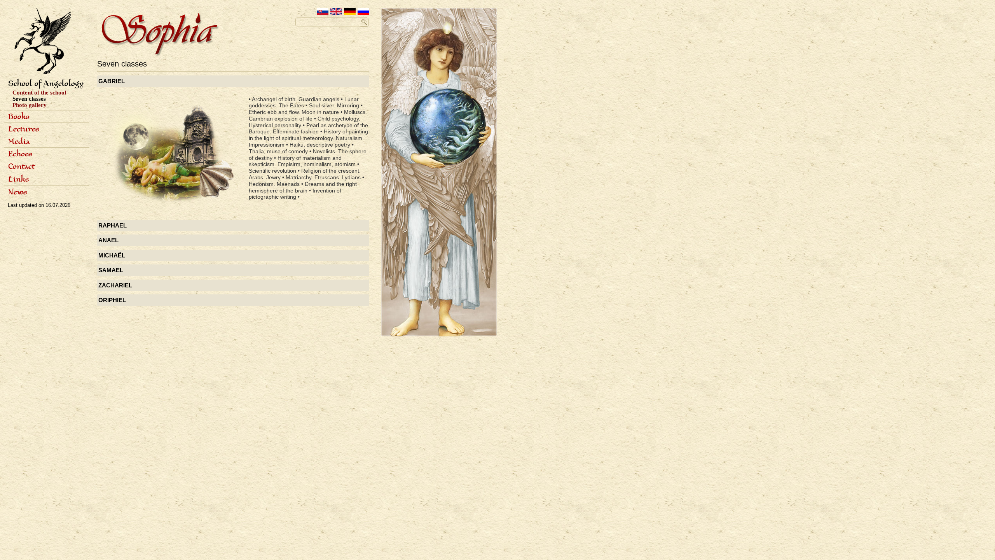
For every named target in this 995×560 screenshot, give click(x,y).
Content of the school (39, 92)
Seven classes (29, 99)
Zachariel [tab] (115, 285)
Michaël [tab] (111, 255)
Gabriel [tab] (111, 81)
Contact (21, 166)
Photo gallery (29, 105)
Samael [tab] (110, 270)
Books (19, 117)
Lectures (23, 129)
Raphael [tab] (112, 225)
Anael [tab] (108, 240)
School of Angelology (46, 84)
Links (18, 179)
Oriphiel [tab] (112, 300)
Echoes (20, 154)
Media (19, 141)
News (17, 192)
